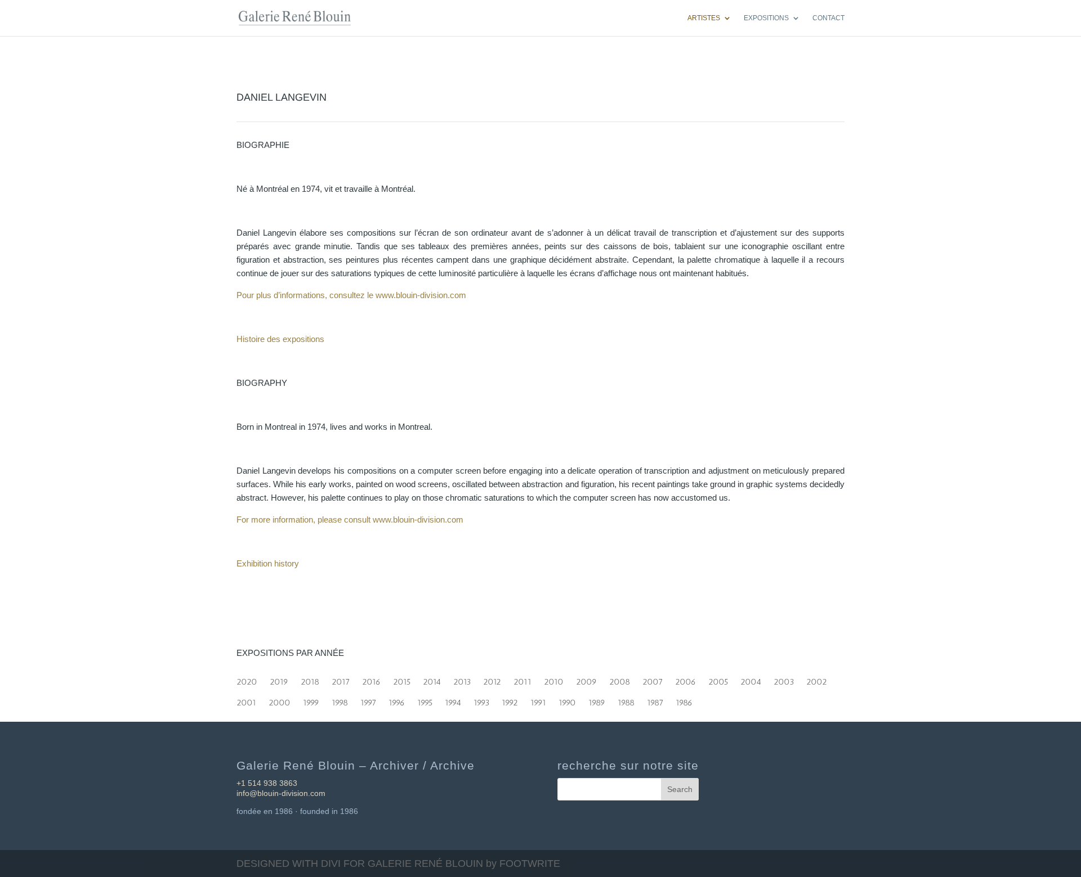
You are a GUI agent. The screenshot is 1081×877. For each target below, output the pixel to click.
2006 (685, 679)
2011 (522, 679)
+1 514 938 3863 (266, 783)
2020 (246, 679)
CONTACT (828, 18)
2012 (492, 679)
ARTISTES (703, 18)
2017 (341, 679)
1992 (510, 700)
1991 (538, 700)
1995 (424, 700)
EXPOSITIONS (766, 18)
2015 (401, 679)
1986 (684, 700)
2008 (619, 679)
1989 (596, 700)
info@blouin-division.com (280, 793)
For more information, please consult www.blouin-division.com (349, 519)
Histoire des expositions (280, 339)
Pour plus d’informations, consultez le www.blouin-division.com (351, 295)
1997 (368, 700)
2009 (586, 679)
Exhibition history (267, 563)
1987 (655, 700)
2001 (246, 700)
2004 (750, 679)
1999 (311, 700)
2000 (280, 700)
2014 (432, 679)
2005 (718, 679)
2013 (462, 679)
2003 (784, 679)
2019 (279, 679)
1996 (396, 700)
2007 (652, 679)
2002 (816, 679)
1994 (453, 700)
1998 (340, 700)
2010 (554, 679)
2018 (310, 679)
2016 (371, 679)
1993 (481, 700)
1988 (626, 700)
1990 (567, 700)
